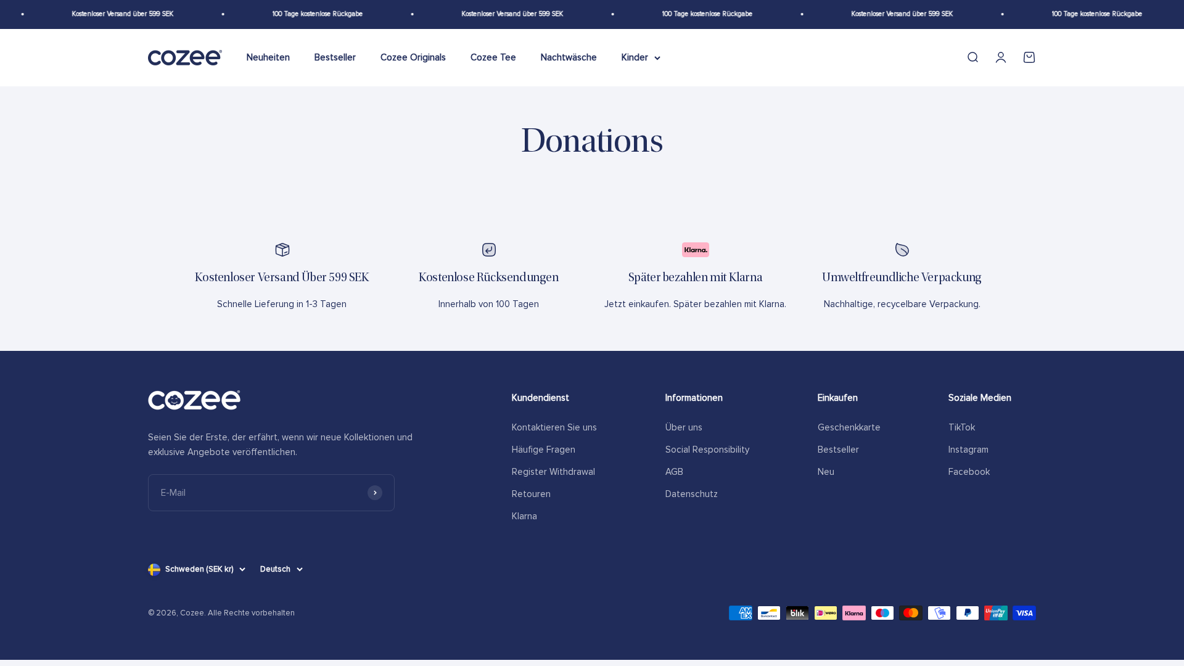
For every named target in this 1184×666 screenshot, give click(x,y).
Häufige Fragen (543, 449)
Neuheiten (268, 57)
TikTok (961, 427)
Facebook (969, 471)
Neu (826, 471)
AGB (674, 471)
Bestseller (335, 57)
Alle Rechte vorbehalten (251, 613)
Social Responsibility (707, 449)
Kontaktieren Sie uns (554, 427)
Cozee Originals (413, 57)
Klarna (524, 516)
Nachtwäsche (569, 57)
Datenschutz (691, 494)
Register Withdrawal (553, 471)
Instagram (968, 449)
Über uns (683, 427)
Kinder (635, 57)
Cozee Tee (493, 57)
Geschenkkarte (849, 427)
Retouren (531, 494)
